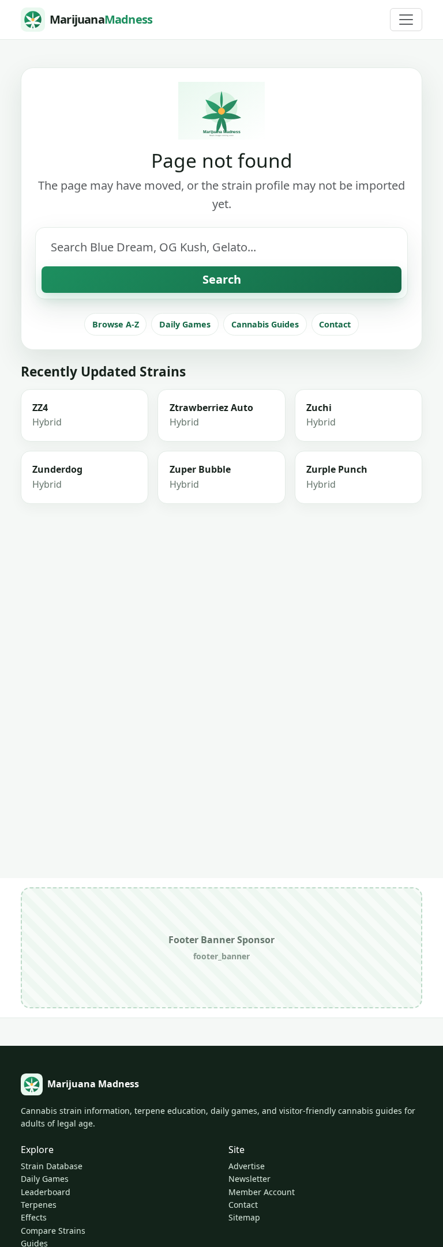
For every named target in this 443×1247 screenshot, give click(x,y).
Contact (335, 324)
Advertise (246, 1166)
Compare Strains (53, 1230)
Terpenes (39, 1204)
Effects (34, 1217)
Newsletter (249, 1178)
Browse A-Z (115, 324)
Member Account (261, 1191)
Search (221, 279)
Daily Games (185, 324)
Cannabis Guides (265, 324)
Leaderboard (45, 1191)
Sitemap (244, 1217)
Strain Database (51, 1166)
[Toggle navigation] (406, 19)
